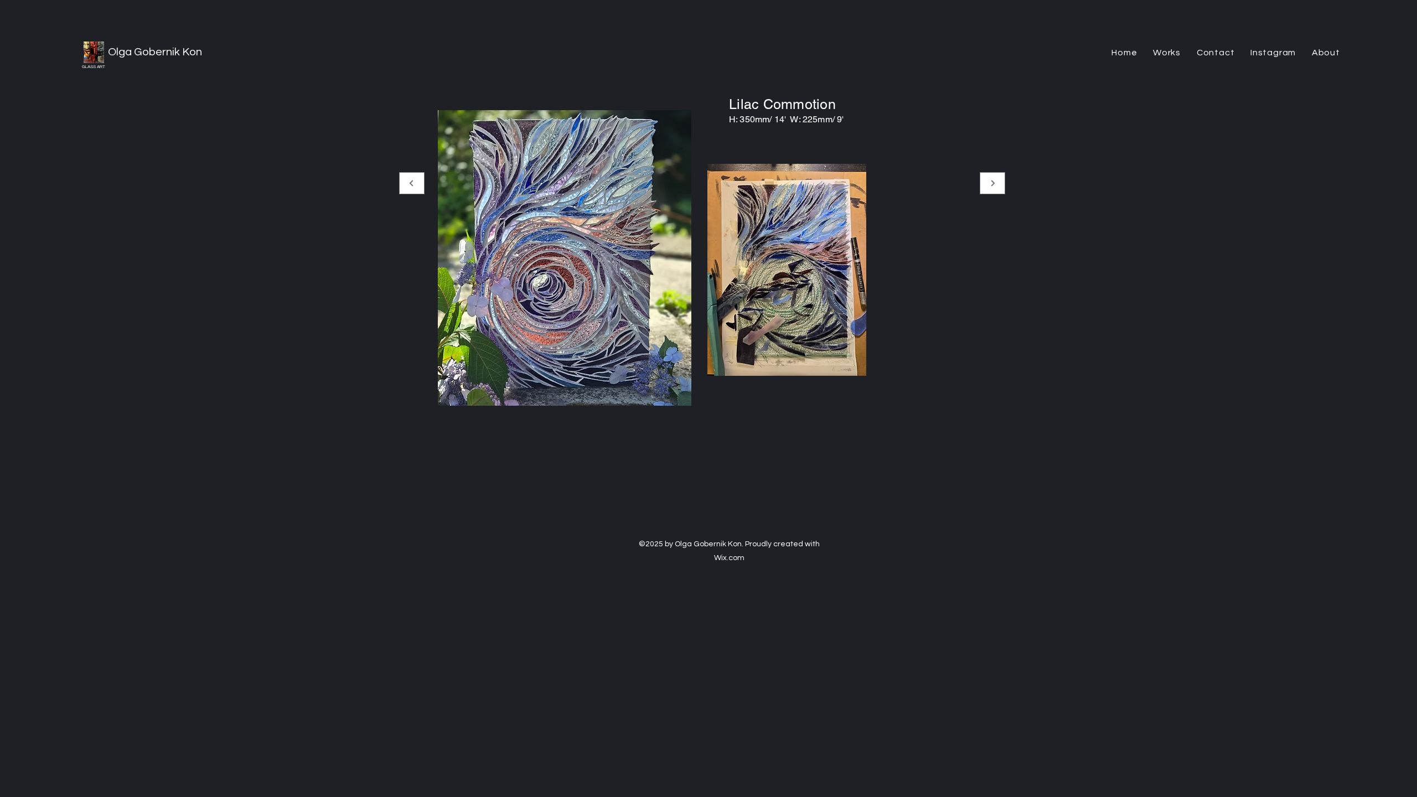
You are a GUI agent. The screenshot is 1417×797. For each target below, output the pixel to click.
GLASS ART (93, 66)
